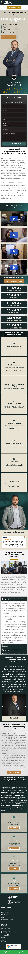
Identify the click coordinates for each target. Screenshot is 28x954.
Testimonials (4, 916)
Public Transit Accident (6, 931)
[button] (14, 218)
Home (2, 911)
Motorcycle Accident (5, 927)
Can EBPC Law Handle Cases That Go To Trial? (14, 653)
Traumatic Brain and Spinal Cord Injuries (10, 932)
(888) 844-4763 (14, 868)
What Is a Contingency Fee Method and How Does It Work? (13, 645)
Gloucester (14, 860)
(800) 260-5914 (14, 888)
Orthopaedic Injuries (5, 928)
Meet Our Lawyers (5, 912)
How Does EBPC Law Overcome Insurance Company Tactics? (12, 649)
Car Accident (4, 925)
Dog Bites (3, 922)
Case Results (4, 914)
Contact (3, 917)
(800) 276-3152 (14, 848)
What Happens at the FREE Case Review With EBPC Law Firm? (13, 598)
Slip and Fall (4, 924)
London (14, 820)
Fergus (14, 881)
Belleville (14, 840)
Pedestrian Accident (5, 929)
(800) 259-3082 (14, 827)
